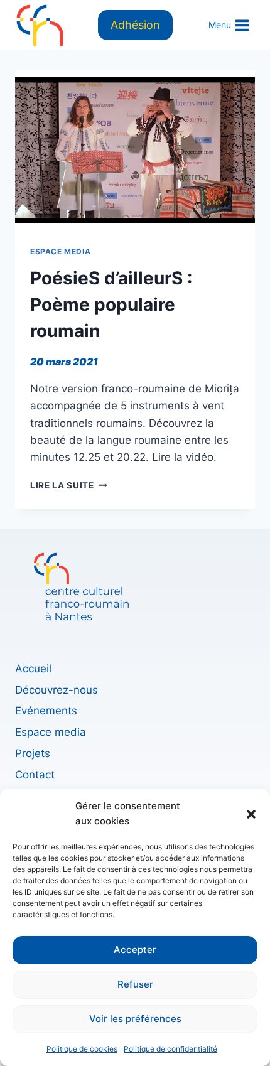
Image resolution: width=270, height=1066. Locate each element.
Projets (32, 753)
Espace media (60, 251)
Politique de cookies (81, 1048)
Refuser (135, 984)
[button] (251, 813)
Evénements (46, 710)
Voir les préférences (135, 1019)
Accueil (33, 668)
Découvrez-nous (56, 690)
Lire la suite (68, 485)
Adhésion (135, 24)
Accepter (135, 950)
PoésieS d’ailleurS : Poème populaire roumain (111, 304)
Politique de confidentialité (170, 1048)
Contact (35, 774)
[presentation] (135, 150)
